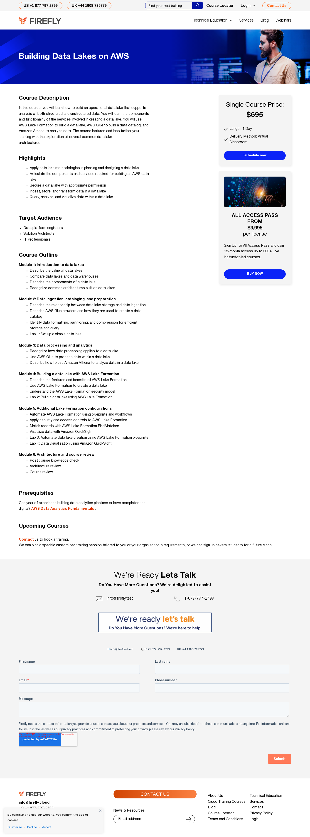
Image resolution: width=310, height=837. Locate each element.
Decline (32, 827)
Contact (26, 539)
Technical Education (266, 796)
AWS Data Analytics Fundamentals (62, 508)
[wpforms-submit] (189, 819)
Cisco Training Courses (227, 801)
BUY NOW (255, 274)
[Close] (100, 811)
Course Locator (220, 5)
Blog (212, 807)
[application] (253, 6)
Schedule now (255, 155)
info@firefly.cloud (34, 802)
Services (257, 801)
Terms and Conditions (225, 819)
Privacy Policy (261, 813)
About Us (215, 796)
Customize (14, 827)
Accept (46, 827)
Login (246, 5)
